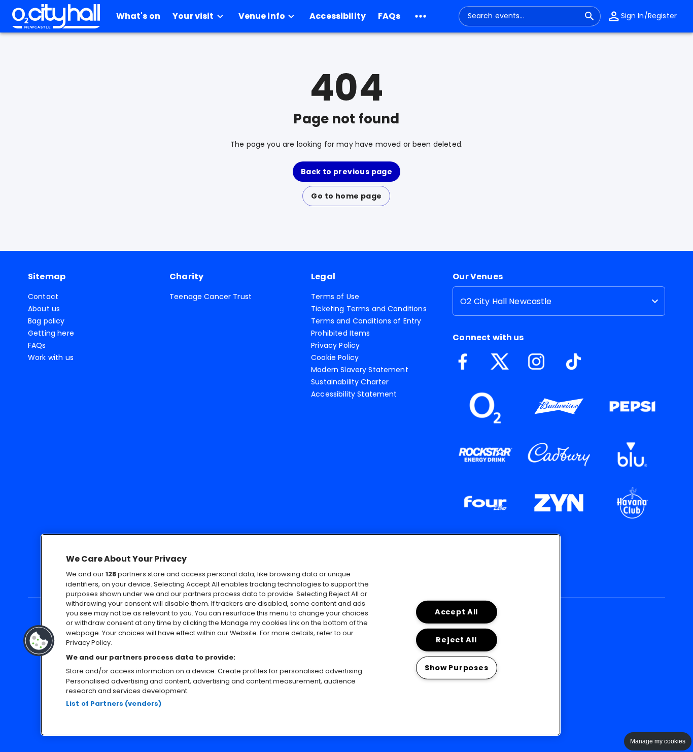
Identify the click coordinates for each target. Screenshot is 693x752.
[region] (301, 635)
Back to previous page (346, 172)
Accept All (456, 612)
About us (44, 309)
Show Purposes (456, 667)
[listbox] (559, 301)
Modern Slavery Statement (359, 370)
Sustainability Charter (350, 382)
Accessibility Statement (354, 394)
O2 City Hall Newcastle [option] (505, 301)
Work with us (51, 357)
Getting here (51, 333)
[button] (199, 16)
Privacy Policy (335, 345)
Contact (43, 296)
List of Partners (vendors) (113, 703)
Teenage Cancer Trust (210, 296)
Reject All (456, 639)
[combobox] (523, 16)
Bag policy (46, 321)
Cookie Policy (335, 357)
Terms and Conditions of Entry (366, 321)
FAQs (37, 345)
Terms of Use (335, 296)
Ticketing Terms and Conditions (369, 309)
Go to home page (346, 196)
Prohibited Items (340, 333)
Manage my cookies (657, 741)
